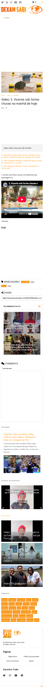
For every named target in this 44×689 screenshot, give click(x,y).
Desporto (21, 600)
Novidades (5, 515)
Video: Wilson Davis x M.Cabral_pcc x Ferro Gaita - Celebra (19, 558)
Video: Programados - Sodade (20, 583)
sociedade (15, 95)
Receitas (12, 608)
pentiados (5, 620)
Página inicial (12, 657)
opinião (29, 616)
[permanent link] (6, 108)
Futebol (26, 604)
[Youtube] (15, 2)
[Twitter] (2, 2)
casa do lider (6, 612)
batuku (31, 608)
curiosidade (26, 612)
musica (22, 616)
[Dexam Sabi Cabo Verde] (22, 12)
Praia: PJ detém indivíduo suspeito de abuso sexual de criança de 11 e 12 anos (21, 161)
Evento (35, 600)
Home (2, 95)
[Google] (7, 2)
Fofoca (4, 604)
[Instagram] (11, 2)
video (9, 95)
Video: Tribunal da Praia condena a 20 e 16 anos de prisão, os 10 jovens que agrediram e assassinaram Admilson (21, 326)
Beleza (4, 600)
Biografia (12, 600)
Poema (33, 604)
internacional (7, 616)
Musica (31, 661)
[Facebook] (20, 2)
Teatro (24, 608)
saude (13, 620)
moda (15, 616)
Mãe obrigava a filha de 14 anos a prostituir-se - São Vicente (20, 167)
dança (34, 612)
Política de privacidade (31, 657)
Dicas (29, 600)
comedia (16, 612)
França (11, 604)
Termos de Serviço (12, 661)
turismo (30, 620)
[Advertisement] (22, 46)
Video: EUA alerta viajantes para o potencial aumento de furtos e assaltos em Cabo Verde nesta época (21, 347)
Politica (4, 608)
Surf (18, 608)
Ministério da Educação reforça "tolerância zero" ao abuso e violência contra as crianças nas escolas (21, 156)
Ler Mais (22, 502)
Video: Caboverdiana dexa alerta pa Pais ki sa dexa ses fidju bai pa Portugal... (22, 492)
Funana (19, 604)
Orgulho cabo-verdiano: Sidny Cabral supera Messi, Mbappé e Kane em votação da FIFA (20, 437)
